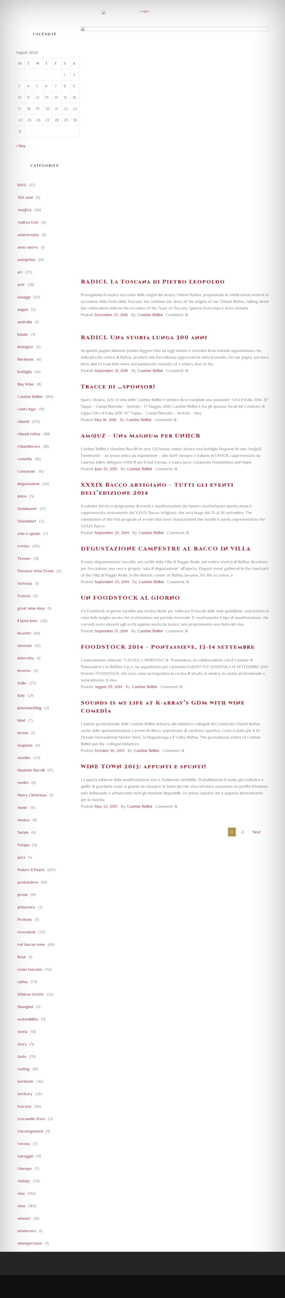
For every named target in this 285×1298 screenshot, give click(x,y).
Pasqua (23, 845)
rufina (22, 982)
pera (21, 857)
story (21, 1044)
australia (24, 322)
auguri (22, 309)
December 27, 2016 (111, 315)
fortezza (24, 583)
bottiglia (24, 372)
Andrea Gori (28, 222)
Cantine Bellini (29, 396)
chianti (23, 421)
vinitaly (23, 1181)
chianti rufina (28, 434)
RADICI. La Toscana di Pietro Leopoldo (153, 281)
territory (24, 1094)
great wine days (31, 608)
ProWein (24, 919)
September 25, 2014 (112, 532)
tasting (23, 1069)
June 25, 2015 (106, 469)
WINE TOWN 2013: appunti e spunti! (143, 766)
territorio (25, 1081)
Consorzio (26, 471)
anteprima (26, 259)
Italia (21, 683)
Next (257, 832)
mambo (23, 757)
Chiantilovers (28, 446)
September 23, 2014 (112, 582)
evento (23, 546)
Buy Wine (25, 384)
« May (21, 146)
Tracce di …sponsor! (118, 386)
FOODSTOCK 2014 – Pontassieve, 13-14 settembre (168, 647)
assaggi (23, 297)
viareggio (25, 1156)
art (19, 272)
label (21, 720)
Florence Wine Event (35, 571)
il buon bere (27, 621)
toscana (24, 1106)
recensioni (26, 932)
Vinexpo (24, 1168)
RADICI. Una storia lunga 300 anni (144, 337)
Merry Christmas (32, 795)
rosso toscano (29, 969)
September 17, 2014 (111, 631)
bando (22, 334)
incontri (24, 633)
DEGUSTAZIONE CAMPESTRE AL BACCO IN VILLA (166, 549)
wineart (24, 1218)
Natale (22, 832)
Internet (24, 645)
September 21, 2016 (111, 370)
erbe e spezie (28, 533)
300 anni (25, 197)
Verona (23, 1143)
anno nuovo (27, 247)
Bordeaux (25, 359)
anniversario (28, 235)
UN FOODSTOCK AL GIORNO (130, 598)
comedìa (24, 459)
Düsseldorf (26, 521)
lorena (22, 733)
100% (21, 185)
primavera (26, 907)
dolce (21, 496)
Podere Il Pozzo (31, 870)
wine (21, 1206)
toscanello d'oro (31, 1119)
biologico (25, 347)
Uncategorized (30, 1131)
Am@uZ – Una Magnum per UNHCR (141, 436)
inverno (24, 670)
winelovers (26, 1231)
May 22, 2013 (106, 806)
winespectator (29, 1243)
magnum (25, 745)
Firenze (23, 558)
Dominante (27, 508)
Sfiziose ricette (30, 994)
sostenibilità (27, 1019)
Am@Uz (24, 210)
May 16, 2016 (105, 420)
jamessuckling (29, 708)
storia (22, 1031)
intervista (25, 658)
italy (21, 695)
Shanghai (25, 1007)
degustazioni (28, 484)
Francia (23, 596)
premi (22, 894)
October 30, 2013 (109, 750)
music (22, 807)
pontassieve (27, 882)
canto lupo (26, 409)
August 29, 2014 (108, 687)
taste (21, 1056)
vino (21, 1193)
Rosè (21, 957)
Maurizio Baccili (31, 770)
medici (22, 782)
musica (23, 820)
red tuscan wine (31, 944)
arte (20, 284)
